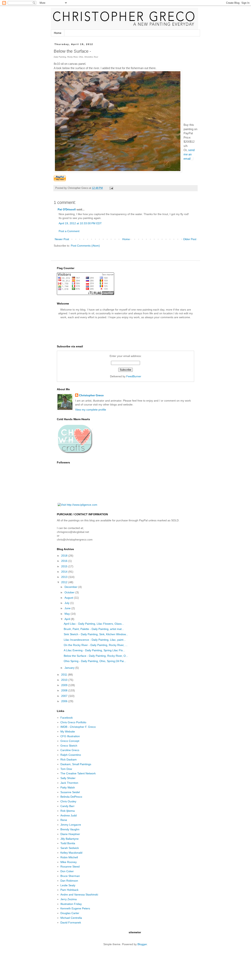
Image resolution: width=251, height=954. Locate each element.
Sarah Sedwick (69, 848)
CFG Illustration (70, 736)
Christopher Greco (91, 395)
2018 (64, 555)
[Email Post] (111, 188)
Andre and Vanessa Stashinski (79, 894)
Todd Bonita (67, 843)
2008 (64, 690)
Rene (63, 820)
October (70, 592)
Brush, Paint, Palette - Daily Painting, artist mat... (94, 629)
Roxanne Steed (70, 866)
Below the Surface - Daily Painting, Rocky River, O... (96, 655)
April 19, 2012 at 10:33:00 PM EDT (80, 223)
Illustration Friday (71, 903)
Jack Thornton (69, 782)
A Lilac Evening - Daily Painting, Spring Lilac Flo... (94, 650)
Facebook (66, 717)
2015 (64, 566)
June (68, 608)
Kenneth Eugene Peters (75, 908)
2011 (64, 674)
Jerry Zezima (68, 899)
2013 (64, 576)
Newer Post (62, 239)
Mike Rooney (68, 862)
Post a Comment (69, 231)
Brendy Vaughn (69, 829)
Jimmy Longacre (70, 824)
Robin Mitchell (69, 857)
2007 (64, 695)
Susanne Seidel (70, 792)
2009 (64, 685)
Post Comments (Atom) (85, 245)
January (70, 667)
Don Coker (67, 871)
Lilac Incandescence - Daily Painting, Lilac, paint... (95, 639)
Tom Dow (66, 768)
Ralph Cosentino (70, 754)
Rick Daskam (68, 759)
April (68, 619)
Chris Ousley (68, 801)
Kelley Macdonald (71, 852)
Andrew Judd (68, 815)
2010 (64, 679)
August (69, 597)
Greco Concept (69, 740)
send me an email (189, 154)
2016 (64, 560)
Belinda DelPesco (71, 796)
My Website (67, 731)
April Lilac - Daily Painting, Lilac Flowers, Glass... (94, 623)
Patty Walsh (67, 787)
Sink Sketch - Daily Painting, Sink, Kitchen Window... (96, 634)
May (68, 613)
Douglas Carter (69, 913)
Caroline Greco (69, 750)
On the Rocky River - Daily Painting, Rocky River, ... (95, 645)
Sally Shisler (67, 778)
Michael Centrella (71, 917)
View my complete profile (90, 409)
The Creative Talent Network (78, 773)
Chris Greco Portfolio (73, 722)
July (67, 602)
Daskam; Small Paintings (75, 764)
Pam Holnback (69, 889)
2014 (64, 571)
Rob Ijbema (67, 810)
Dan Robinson (69, 880)
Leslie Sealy (67, 885)
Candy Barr (67, 806)
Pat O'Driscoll (67, 209)
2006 (64, 701)
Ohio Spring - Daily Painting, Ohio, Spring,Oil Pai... (95, 661)
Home (57, 32)
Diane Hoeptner (70, 834)
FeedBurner (133, 376)
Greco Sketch (68, 745)
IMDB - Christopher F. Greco (78, 726)
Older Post (189, 239)
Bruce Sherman (70, 875)
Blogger (142, 944)
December (71, 586)
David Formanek (70, 922)
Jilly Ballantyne (69, 838)
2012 (64, 582)
